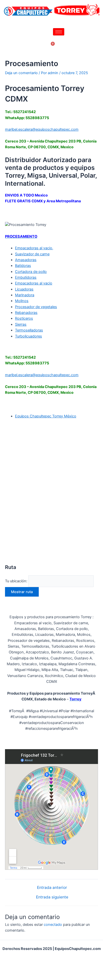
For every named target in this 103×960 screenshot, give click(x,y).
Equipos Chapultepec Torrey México (45, 416)
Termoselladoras (29, 330)
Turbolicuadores (28, 336)
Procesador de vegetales (36, 307)
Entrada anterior (52, 888)
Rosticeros (24, 318)
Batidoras (23, 265)
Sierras (20, 324)
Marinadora (24, 295)
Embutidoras (25, 277)
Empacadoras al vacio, (34, 248)
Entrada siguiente (52, 897)
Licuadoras (24, 289)
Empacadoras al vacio (33, 283)
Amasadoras (25, 260)
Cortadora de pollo (31, 271)
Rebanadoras (26, 312)
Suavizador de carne (32, 254)
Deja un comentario (21, 73)
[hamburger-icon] (58, 31)
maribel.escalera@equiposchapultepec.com (41, 129)
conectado (53, 924)
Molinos (21, 301)
